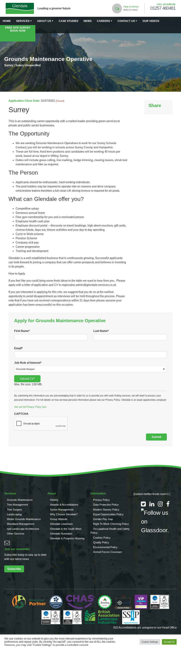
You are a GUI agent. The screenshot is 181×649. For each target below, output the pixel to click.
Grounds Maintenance (20, 499)
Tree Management (17, 504)
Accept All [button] (169, 642)
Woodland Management (20, 523)
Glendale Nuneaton (61, 533)
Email (18, 348)
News (88, 20)
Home (7, 20)
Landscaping (14, 514)
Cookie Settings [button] (150, 642)
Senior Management (61, 509)
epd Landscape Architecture (23, 528)
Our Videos (150, 20)
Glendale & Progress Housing (67, 538)
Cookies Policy (101, 537)
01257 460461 (162, 8)
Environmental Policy (105, 547)
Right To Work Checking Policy (111, 523)
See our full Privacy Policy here (30, 407)
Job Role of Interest (27, 362)
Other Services (15, 533)
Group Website (58, 519)
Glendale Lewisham (61, 523)
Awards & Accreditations (64, 504)
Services (23, 20)
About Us (44, 20)
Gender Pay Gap (103, 519)
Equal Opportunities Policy (108, 514)
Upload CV (27, 378)
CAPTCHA (21, 413)
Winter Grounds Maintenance (24, 519)
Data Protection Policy (106, 504)
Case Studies (68, 20)
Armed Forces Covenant (107, 551)
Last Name (101, 330)
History (54, 499)
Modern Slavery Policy (106, 509)
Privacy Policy (101, 499)
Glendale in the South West (65, 528)
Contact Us (127, 20)
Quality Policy (101, 542)
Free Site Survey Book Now (17, 29)
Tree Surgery (14, 509)
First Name (22, 330)
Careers (104, 20)
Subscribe (14, 568)
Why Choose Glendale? (63, 514)
